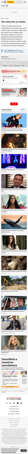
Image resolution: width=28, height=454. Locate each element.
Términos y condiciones (14, 420)
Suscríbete (10, 2)
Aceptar (24, 450)
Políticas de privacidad (14, 422)
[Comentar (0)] (17, 63)
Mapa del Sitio (14, 406)
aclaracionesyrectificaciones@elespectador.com (17, 437)
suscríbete (12, 383)
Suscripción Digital (14, 411)
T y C (15, 391)
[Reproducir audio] (3, 80)
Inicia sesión (5, 383)
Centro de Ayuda (14, 424)
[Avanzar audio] (22, 82)
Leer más (14, 104)
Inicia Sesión (19, 2)
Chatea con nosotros (15, 414)
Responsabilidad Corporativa (14, 418)
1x (25, 82)
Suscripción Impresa (14, 409)
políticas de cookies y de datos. (9, 452)
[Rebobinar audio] (20, 82)
